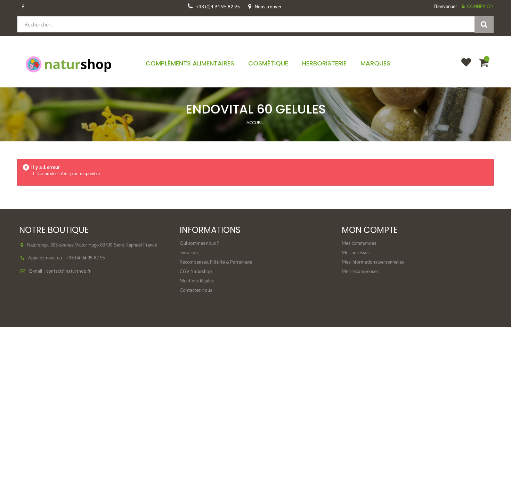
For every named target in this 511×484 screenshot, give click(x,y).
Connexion (480, 6)
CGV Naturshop (196, 271)
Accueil (254, 122)
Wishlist (463, 66)
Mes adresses (356, 252)
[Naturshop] (73, 64)
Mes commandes (359, 243)
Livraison (189, 252)
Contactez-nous (196, 290)
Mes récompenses (360, 271)
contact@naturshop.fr (68, 271)
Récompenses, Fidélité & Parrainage (216, 262)
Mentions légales (197, 280)
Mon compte (370, 230)
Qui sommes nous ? (199, 243)
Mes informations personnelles (373, 262)
